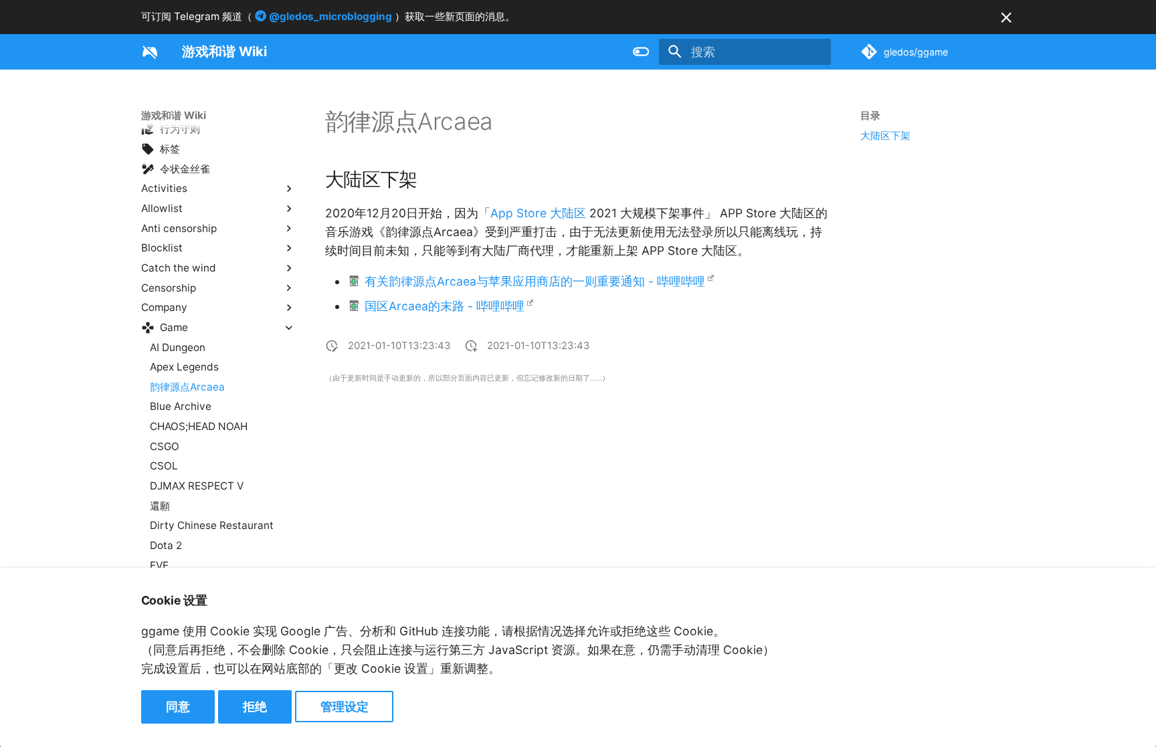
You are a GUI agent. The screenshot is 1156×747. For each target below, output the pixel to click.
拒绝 (255, 707)
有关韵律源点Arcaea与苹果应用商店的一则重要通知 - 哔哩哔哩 (535, 281)
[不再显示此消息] (1006, 17)
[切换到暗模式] (641, 51)
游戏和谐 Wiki (173, 115)
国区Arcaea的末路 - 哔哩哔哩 (444, 306)
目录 (870, 115)
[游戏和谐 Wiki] (150, 51)
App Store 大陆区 (538, 213)
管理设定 (344, 707)
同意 (178, 707)
